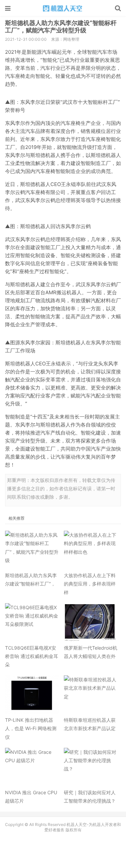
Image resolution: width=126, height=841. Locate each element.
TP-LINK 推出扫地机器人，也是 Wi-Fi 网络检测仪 (30, 728)
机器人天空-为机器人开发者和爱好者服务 (63, 8)
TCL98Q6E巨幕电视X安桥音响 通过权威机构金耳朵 (31, 656)
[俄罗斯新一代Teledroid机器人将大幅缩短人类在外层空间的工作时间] (91, 622)
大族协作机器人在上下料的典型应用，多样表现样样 (90, 583)
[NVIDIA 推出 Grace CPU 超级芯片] (32, 767)
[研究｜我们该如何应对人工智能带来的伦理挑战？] (91, 767)
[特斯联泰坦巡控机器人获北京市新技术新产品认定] (91, 694)
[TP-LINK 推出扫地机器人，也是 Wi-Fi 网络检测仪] (32, 694)
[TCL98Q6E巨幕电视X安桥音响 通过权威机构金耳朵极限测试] (32, 622)
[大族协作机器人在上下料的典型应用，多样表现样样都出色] (91, 550)
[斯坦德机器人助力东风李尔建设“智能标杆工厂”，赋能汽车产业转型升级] (32, 550)
